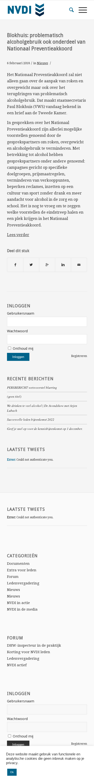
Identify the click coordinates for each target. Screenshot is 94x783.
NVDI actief (17, 665)
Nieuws (42, 63)
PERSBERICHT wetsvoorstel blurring (32, 387)
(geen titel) (14, 396)
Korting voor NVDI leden (28, 652)
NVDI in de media (22, 609)
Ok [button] (12, 772)
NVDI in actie (18, 603)
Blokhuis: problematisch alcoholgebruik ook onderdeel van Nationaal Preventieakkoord (46, 42)
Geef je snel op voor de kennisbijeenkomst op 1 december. (44, 428)
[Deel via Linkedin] (63, 264)
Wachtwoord (17, 331)
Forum (13, 576)
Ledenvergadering (23, 583)
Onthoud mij (22, 348)
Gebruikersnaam (20, 313)
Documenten (18, 563)
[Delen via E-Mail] (79, 264)
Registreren (79, 356)
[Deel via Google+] (47, 264)
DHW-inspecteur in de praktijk (34, 645)
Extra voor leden (21, 570)
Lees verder (18, 235)
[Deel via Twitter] (31, 264)
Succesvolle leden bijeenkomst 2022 (30, 419)
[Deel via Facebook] (15, 264)
